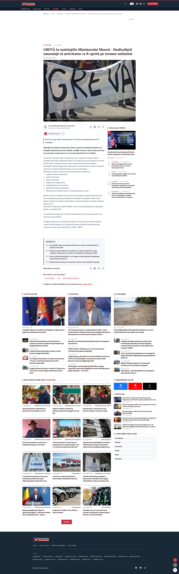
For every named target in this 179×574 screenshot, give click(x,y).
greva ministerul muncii (71, 278)
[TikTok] (144, 4)
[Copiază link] (90, 127)
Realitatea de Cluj (83, 556)
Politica (114, 172)
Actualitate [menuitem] (37, 9)
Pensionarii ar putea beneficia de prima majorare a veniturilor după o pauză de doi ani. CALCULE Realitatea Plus (121, 155)
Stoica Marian (76, 473)
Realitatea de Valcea (134, 556)
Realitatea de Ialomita (96, 556)
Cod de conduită (72, 545)
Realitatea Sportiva (48, 556)
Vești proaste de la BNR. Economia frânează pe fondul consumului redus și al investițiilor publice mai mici (96, 445)
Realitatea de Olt (123, 556)
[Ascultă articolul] (175, 560)
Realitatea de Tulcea (50, 559)
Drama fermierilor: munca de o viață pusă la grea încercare (34, 443)
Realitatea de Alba (75, 559)
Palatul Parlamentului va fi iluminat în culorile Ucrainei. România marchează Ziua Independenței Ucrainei (46, 343)
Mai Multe (67, 522)
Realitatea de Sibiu (38, 559)
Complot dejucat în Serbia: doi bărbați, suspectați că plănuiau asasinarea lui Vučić (43, 331)
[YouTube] (140, 4)
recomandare (49, 278)
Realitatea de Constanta (65, 126)
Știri (53, 13)
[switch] (132, 4)
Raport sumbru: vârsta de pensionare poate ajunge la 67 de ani (66, 411)
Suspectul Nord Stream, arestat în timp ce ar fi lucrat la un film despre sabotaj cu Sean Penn (47, 370)
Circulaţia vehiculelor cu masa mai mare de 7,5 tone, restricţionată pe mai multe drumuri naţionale (46, 361)
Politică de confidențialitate (58, 545)
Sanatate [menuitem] (72, 9)
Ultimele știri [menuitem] (25, 9)
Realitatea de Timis (98, 559)
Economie (60, 13)
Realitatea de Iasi (86, 559)
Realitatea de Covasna (71, 556)
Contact (35, 545)
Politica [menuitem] (47, 9)
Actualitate (115, 162)
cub (58, 278)
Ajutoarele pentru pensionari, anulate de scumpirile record (34, 410)
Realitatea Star (59, 556)
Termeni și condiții (44, 545)
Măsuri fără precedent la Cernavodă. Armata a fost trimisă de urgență (74, 262)
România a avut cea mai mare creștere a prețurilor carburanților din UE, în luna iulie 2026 (96, 512)
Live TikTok (153, 3)
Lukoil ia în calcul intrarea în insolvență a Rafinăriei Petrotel (65, 477)
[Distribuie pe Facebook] (94, 127)
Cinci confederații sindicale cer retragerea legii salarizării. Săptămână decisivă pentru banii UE (74, 257)
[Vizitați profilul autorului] (45, 127)
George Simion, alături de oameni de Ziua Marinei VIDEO (124, 175)
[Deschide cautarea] (126, 4)
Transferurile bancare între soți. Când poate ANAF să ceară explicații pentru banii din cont (35, 478)
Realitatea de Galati (63, 559)
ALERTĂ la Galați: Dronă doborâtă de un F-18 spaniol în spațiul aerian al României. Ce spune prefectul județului (123, 196)
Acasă (47, 13)
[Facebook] (137, 4)
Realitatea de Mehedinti (110, 556)
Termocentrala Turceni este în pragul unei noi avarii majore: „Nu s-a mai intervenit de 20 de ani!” (66, 444)
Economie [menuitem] (56, 9)
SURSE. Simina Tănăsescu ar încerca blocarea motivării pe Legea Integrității (86, 350)
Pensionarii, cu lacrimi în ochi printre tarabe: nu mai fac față (95, 410)
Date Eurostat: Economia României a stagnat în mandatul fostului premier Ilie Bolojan (123, 185)
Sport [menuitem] (80, 9)
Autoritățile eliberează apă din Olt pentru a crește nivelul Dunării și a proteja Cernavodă (74, 246)
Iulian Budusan (106, 439)
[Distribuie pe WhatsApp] (99, 127)
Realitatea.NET (36, 556)
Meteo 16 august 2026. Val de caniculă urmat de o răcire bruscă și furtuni (122, 166)
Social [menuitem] (64, 9)
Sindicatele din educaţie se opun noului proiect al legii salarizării (45, 352)
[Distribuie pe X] (103, 127)
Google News (87, 284)
